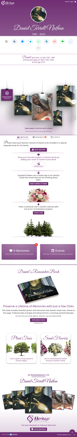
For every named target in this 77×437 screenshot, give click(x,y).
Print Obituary (39, 149)
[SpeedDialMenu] (72, 432)
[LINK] (38, 48)
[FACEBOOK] (14, 41)
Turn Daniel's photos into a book (38, 128)
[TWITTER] (30, 41)
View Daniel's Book (38, 320)
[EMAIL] (54, 41)
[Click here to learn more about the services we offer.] (38, 419)
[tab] (22, 137)
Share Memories (39, 429)
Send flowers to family (38, 184)
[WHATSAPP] (38, 41)
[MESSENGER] (22, 41)
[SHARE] (70, 41)
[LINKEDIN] (46, 41)
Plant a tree (38, 213)
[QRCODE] (6, 41)
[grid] (38, 103)
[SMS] (62, 41)
